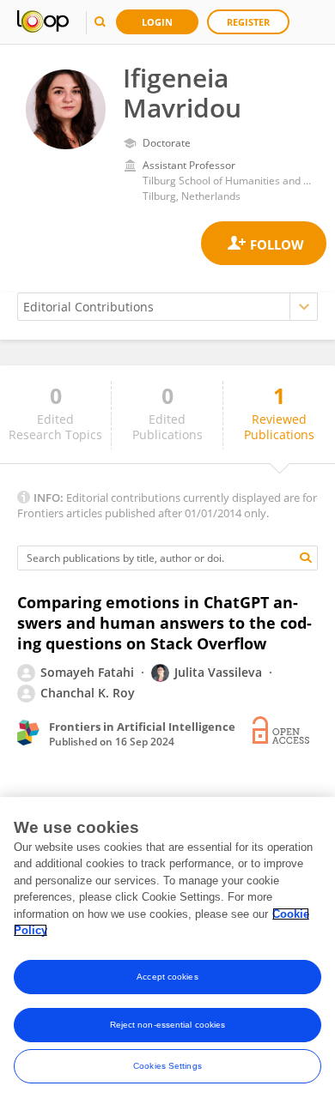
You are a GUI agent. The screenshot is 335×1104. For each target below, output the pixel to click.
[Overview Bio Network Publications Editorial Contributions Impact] (167, 307)
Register (248, 21)
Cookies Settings (167, 1066)
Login (157, 21)
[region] (167, 950)
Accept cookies (167, 976)
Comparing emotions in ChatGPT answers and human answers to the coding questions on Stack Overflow (164, 623)
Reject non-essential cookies (168, 1024)
